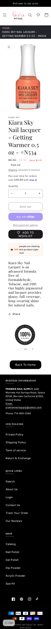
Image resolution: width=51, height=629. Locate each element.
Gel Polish (12, 559)
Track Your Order (17, 512)
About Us (12, 489)
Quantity (13, 186)
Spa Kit (10, 583)
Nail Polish (12, 552)
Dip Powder (13, 567)
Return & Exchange (18, 458)
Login (9, 497)
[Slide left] (18, 349)
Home (6, 28)
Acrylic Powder (15, 575)
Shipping (12, 170)
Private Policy (15, 434)
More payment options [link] (25, 225)
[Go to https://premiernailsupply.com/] (18, 15)
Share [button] (16, 313)
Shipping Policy (16, 442)
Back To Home (25, 364)
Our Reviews (14, 520)
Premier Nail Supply (24, 625)
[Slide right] (33, 349)
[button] (5, 15)
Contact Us (13, 505)
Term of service (16, 450)
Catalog (11, 544)
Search (10, 481)
